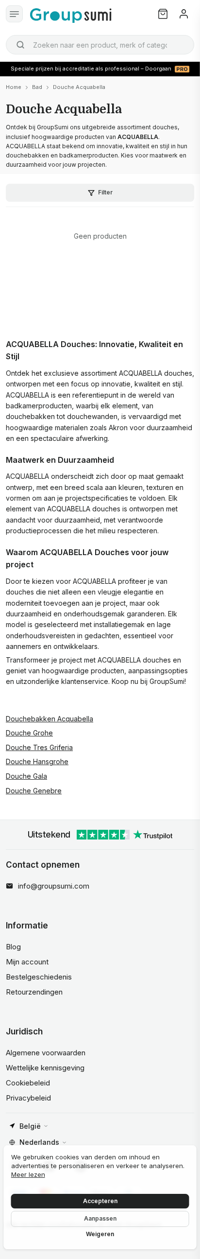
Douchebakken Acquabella (49, 719)
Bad (37, 87)
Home (13, 87)
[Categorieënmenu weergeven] (14, 13)
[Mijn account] (183, 14)
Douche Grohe (29, 733)
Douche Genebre (34, 791)
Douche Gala (26, 776)
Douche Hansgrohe (37, 761)
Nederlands (39, 1142)
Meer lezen (28, 1174)
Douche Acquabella (79, 87)
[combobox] (100, 45)
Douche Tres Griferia (39, 747)
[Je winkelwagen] (162, 14)
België (30, 1126)
